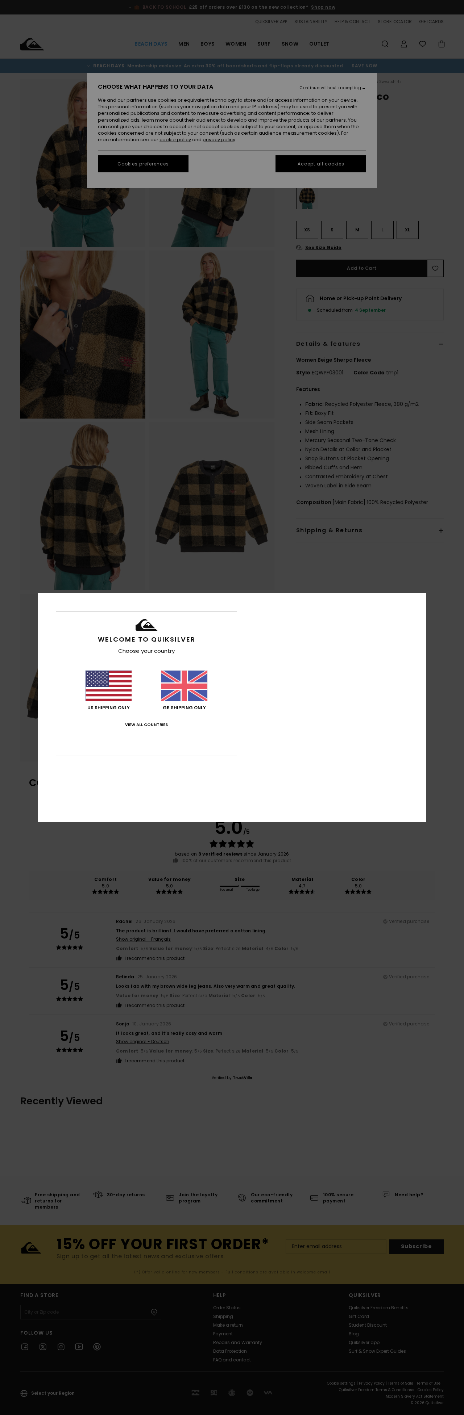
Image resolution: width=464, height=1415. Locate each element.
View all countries (146, 724)
